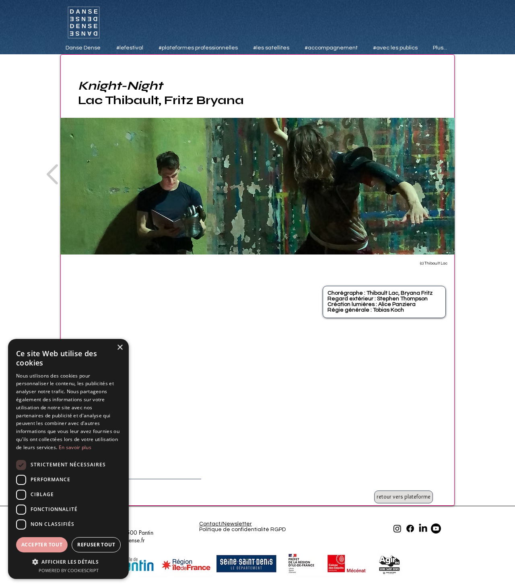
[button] (68, 561)
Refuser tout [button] (96, 544)
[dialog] (68, 459)
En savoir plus (75, 447)
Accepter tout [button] (41, 544)
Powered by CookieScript (69, 570)
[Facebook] (410, 528)
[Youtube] (436, 528)
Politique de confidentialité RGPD (242, 529)
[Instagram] (397, 528)
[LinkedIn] (423, 528)
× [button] (120, 348)
